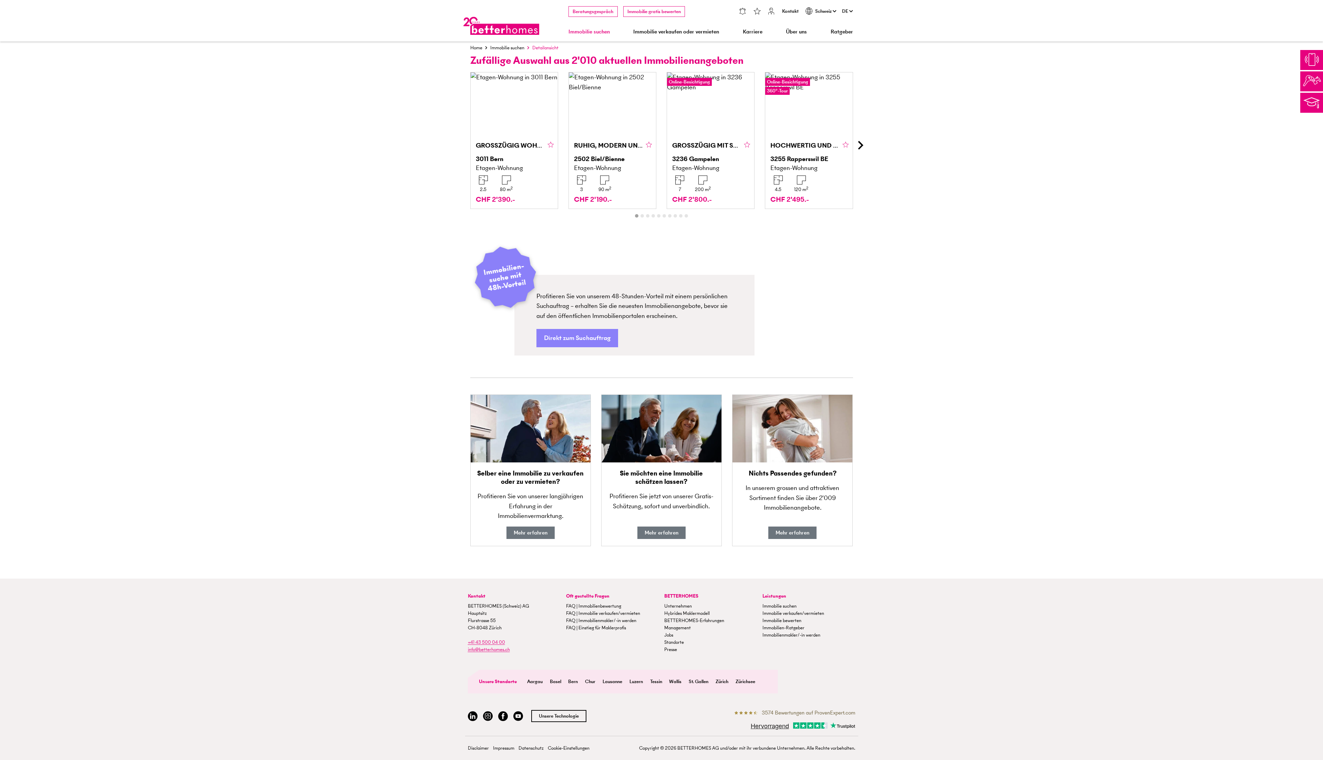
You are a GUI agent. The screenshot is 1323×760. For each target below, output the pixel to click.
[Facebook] (503, 716)
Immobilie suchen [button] (589, 31)
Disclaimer (478, 748)
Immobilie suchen (507, 47)
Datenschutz (531, 748)
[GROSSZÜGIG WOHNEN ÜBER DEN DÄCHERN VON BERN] (514, 140)
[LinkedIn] (472, 716)
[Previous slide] (463, 145)
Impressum (503, 748)
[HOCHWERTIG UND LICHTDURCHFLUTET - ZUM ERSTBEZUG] (808, 140)
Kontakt (790, 11)
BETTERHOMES (681, 596)
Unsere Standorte (498, 681)
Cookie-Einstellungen (568, 748)
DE (845, 11)
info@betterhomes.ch (489, 649)
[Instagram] (487, 716)
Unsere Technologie (559, 716)
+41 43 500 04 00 (486, 642)
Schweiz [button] (824, 11)
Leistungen (774, 596)
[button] (577, 338)
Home (476, 47)
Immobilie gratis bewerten (654, 11)
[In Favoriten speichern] (550, 145)
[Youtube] (518, 716)
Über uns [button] (796, 31)
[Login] (771, 12)
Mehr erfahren (530, 532)
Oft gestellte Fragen (587, 596)
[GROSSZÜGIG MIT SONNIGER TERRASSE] (710, 140)
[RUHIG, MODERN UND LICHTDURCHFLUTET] (612, 140)
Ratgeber (842, 31)
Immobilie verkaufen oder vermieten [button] (676, 31)
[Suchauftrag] (742, 12)
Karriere (752, 31)
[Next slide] (860, 145)
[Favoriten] (757, 12)
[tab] (636, 216)
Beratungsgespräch (593, 11)
